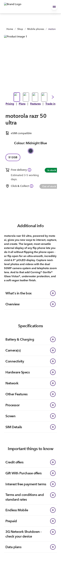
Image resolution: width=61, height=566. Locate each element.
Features (35, 103)
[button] (54, 6)
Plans (22, 103)
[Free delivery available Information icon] (29, 170)
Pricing (10, 103)
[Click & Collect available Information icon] (31, 186)
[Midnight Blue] (30, 151)
